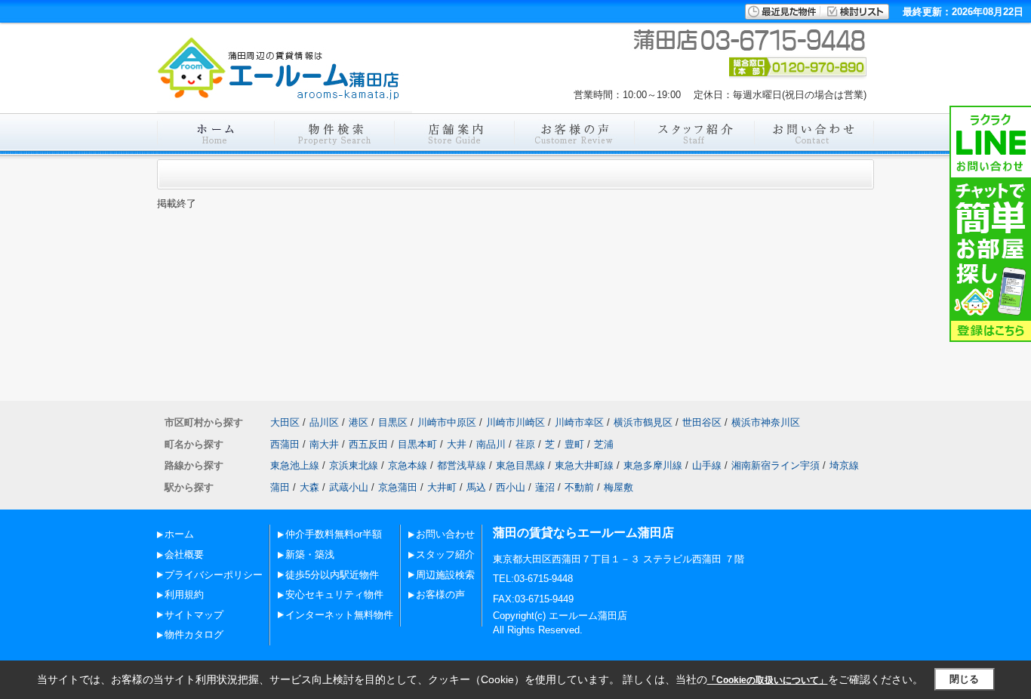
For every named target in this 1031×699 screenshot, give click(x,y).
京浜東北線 (353, 465)
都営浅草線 (461, 465)
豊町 (574, 444)
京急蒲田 (397, 487)
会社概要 (184, 554)
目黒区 (393, 422)
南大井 (324, 444)
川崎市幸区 (579, 422)
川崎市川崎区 (515, 422)
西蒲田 (285, 444)
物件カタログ (194, 634)
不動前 (579, 487)
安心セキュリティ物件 (334, 594)
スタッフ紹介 (445, 554)
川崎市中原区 (446, 422)
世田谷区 (702, 422)
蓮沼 (545, 487)
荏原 (525, 444)
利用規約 (184, 594)
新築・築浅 (309, 554)
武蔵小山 (348, 487)
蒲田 (280, 487)
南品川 (491, 444)
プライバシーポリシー (214, 574)
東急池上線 (294, 465)
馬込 (476, 487)
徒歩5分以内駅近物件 (332, 574)
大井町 (442, 487)
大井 (456, 444)
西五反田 (368, 444)
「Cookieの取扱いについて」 (767, 680)
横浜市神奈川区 (765, 422)
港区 (358, 422)
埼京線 (844, 465)
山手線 (707, 465)
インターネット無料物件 (339, 614)
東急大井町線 (584, 465)
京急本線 (407, 465)
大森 (309, 487)
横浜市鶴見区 (643, 422)
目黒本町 (417, 444)
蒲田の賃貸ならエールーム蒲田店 (583, 532)
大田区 (285, 422)
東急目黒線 (520, 465)
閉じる (964, 679)
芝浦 (604, 444)
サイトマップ (194, 614)
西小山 (510, 487)
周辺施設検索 (445, 574)
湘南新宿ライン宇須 (775, 465)
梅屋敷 (618, 487)
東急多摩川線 (652, 465)
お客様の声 (440, 594)
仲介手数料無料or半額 (333, 534)
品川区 (324, 422)
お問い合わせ (445, 534)
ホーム (179, 534)
